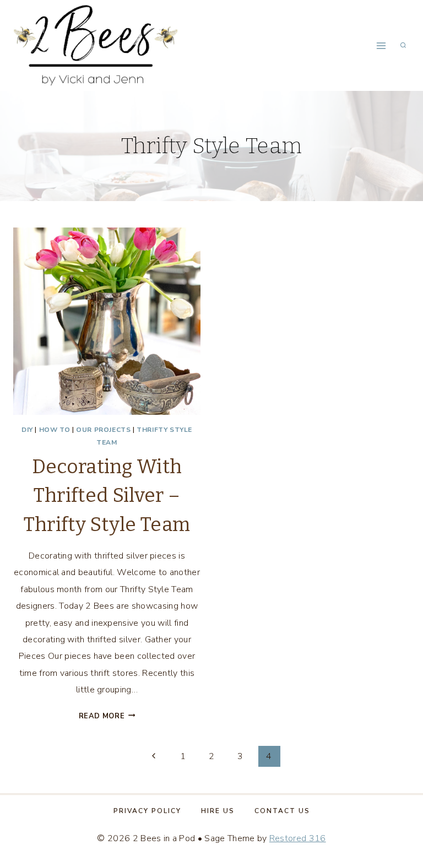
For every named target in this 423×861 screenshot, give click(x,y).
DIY (27, 429)
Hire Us (218, 810)
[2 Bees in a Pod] (95, 45)
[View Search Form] (403, 45)
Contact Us (282, 810)
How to (54, 429)
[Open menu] (381, 45)
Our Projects (103, 429)
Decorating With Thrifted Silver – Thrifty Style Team (107, 495)
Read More (107, 716)
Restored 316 (297, 838)
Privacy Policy (147, 810)
